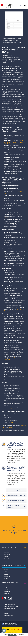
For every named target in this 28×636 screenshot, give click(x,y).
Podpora (6, 561)
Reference (7, 611)
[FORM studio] (9, 5)
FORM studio (16, 59)
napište (10, 427)
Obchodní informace (10, 604)
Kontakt (6, 613)
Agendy (6, 571)
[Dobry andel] (12, 630)
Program (6, 552)
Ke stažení (7, 559)
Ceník (6, 556)
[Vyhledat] (21, 5)
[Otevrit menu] (24, 5)
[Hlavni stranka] (2, 5)
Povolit (12, 634)
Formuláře (7, 554)
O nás (6, 602)
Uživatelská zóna (9, 615)
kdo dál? (12, 422)
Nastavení (21, 634)
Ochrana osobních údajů (11, 606)
